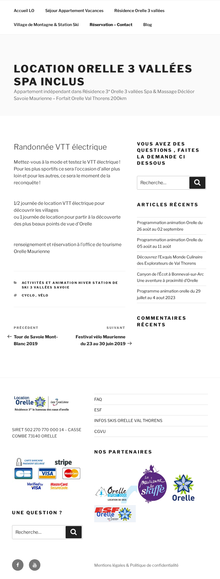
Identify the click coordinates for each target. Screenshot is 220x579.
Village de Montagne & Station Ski (46, 24)
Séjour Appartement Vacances (74, 10)
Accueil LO (24, 10)
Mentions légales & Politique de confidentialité (136, 565)
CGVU (100, 431)
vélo (43, 295)
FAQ (98, 399)
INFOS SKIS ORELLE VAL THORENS (128, 420)
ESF (98, 409)
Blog (147, 24)
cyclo (29, 295)
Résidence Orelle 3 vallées (139, 10)
